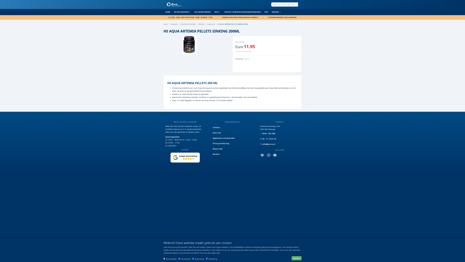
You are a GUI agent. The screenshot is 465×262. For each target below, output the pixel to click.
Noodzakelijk (171, 259)
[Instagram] (268, 155)
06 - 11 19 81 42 (269, 139)
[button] (185, 158)
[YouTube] (274, 155)
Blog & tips (218, 148)
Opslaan (296, 258)
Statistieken (199, 259)
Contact (216, 127)
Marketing (212, 259)
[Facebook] (262, 155)
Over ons (217, 132)
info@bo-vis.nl (268, 144)
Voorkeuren (186, 259)
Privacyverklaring (221, 143)
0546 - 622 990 (268, 133)
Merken (216, 154)
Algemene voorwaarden (224, 138)
